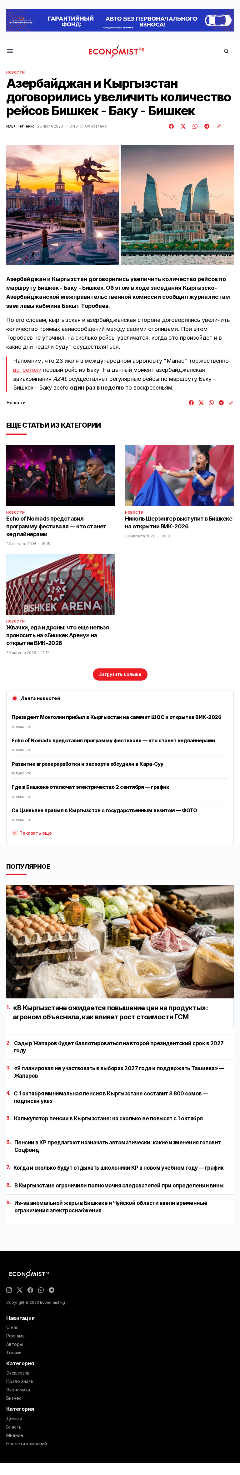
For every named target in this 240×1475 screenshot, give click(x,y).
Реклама (15, 1335)
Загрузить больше (120, 674)
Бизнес (14, 1398)
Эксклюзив (18, 1373)
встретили (27, 369)
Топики (14, 1352)
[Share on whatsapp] (194, 126)
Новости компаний (26, 1443)
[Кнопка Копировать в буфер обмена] (216, 126)
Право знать (19, 1381)
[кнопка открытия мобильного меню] (10, 51)
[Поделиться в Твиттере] (182, 126)
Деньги (14, 1418)
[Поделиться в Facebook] (171, 126)
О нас (12, 1327)
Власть (14, 1426)
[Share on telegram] (206, 126)
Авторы (14, 1344)
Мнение (14, 1435)
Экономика (18, 1389)
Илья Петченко (20, 126)
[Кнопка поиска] (226, 52)
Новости (15, 72)
